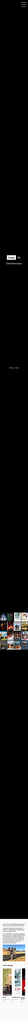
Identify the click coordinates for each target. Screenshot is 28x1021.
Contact (23, 6)
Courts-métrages (8, 965)
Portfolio (23, 2)
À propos (23, 4)
